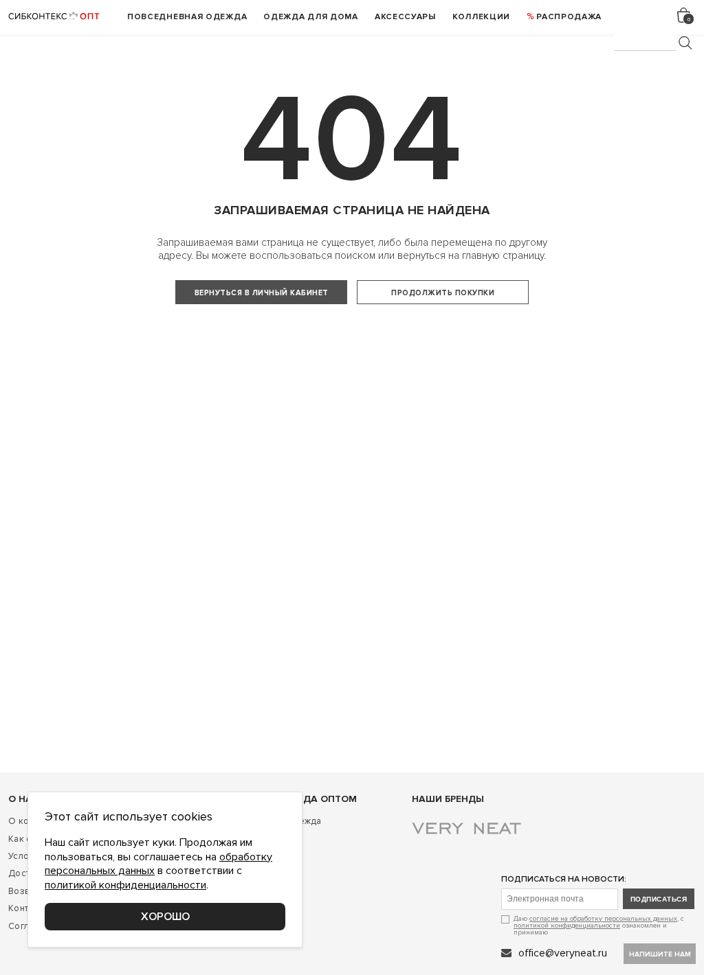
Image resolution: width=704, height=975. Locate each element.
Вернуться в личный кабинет (262, 292)
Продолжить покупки (442, 292)
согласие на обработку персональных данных (603, 919)
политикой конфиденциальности (567, 925)
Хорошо (165, 917)
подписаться (658, 899)
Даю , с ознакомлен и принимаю (599, 925)
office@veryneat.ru (562, 953)
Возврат (25, 891)
